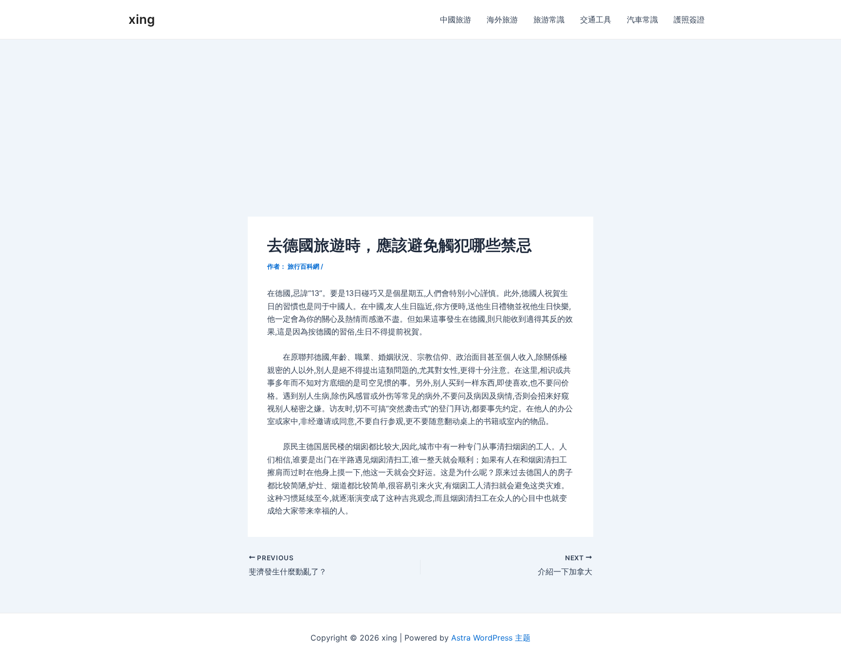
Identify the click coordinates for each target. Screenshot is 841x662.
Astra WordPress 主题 (490, 638)
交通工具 (595, 19)
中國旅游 (455, 19)
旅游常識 (549, 19)
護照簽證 (689, 19)
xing (141, 19)
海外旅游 (502, 19)
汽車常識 (642, 19)
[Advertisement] (420, 112)
